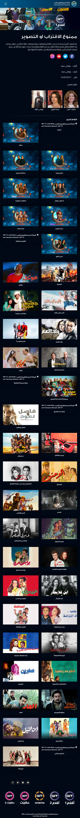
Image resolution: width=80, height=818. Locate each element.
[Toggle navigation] (5, 4)
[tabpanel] (40, 15)
